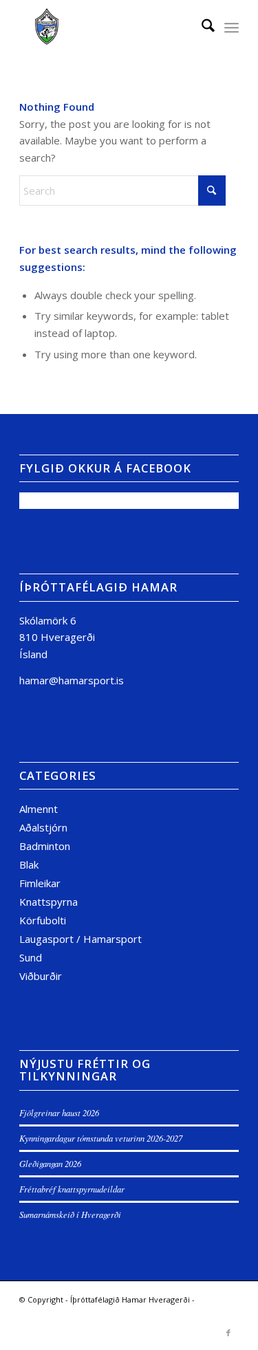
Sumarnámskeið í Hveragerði (70, 1214)
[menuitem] (201, 27)
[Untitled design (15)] (107, 27)
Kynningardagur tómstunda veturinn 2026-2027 (100, 1138)
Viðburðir (40, 976)
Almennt (38, 809)
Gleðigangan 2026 (50, 1163)
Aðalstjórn (43, 827)
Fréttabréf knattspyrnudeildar (72, 1189)
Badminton (44, 846)
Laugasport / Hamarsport (80, 939)
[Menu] (231, 27)
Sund (30, 957)
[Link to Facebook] (228, 1332)
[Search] (201, 27)
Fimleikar (40, 883)
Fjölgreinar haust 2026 (59, 1112)
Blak (29, 864)
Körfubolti (42, 920)
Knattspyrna (48, 901)
